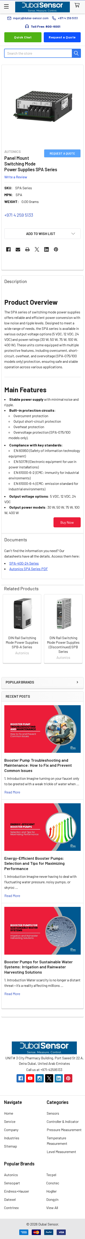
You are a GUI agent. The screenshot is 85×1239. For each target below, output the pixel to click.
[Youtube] (30, 1078)
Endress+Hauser (16, 1191)
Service (9, 1121)
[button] (42, 233)
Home (8, 1113)
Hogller (51, 1191)
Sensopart (12, 1183)
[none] (42, 106)
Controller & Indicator (63, 1121)
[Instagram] (40, 1078)
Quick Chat (23, 37)
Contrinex (11, 1207)
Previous (5, 629)
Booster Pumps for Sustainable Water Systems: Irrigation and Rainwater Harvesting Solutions (38, 967)
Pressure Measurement (64, 1129)
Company (11, 1129)
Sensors (53, 1113)
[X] (37, 249)
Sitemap (10, 1146)
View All (52, 1207)
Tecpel (51, 1174)
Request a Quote (62, 37)
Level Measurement (61, 1151)
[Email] (18, 249)
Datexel (10, 1199)
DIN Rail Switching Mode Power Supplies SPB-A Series (22, 642)
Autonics (11, 1174)
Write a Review (15, 176)
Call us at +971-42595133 (44, 1069)
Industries (11, 1138)
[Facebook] (8, 249)
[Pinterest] (56, 249)
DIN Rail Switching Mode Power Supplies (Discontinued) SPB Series (63, 645)
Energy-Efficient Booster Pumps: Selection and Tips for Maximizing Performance (34, 863)
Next (79, 629)
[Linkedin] (46, 249)
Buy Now (67, 522)
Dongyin (52, 1199)
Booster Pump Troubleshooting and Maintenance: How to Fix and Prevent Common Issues (38, 765)
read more (12, 792)
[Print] (27, 249)
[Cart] (78, 5)
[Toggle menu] (6, 6)
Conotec (52, 1183)
